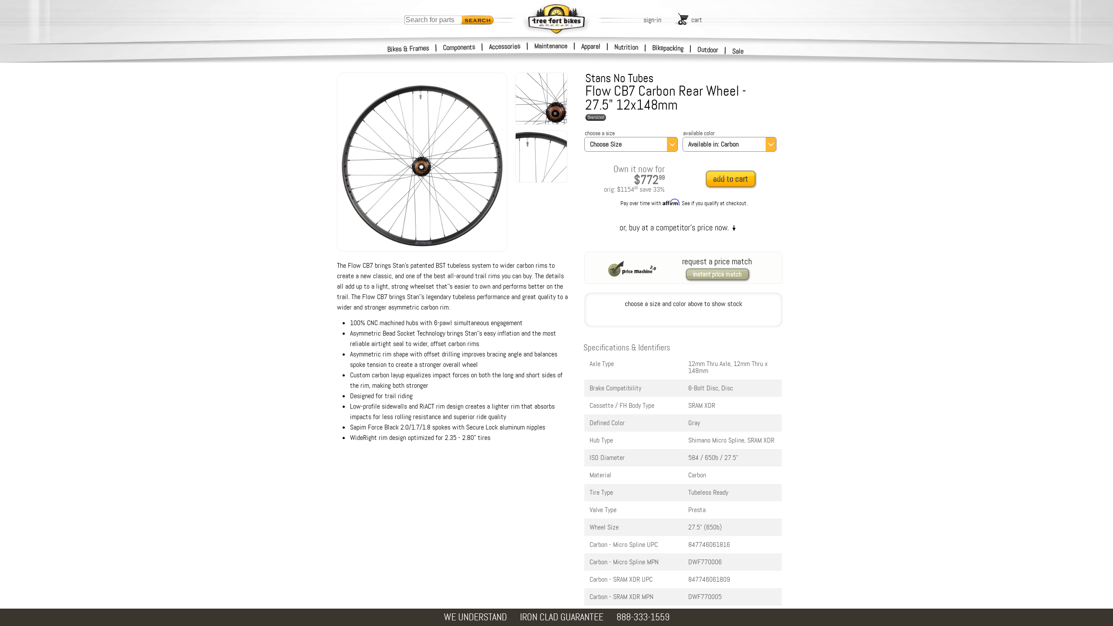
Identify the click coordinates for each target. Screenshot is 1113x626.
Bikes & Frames (408, 48)
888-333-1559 (643, 617)
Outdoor (708, 49)
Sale (738, 51)
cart (696, 19)
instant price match (717, 274)
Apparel (590, 46)
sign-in (652, 19)
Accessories (504, 46)
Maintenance (550, 45)
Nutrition (626, 47)
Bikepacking (668, 48)
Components (459, 47)
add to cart (730, 178)
